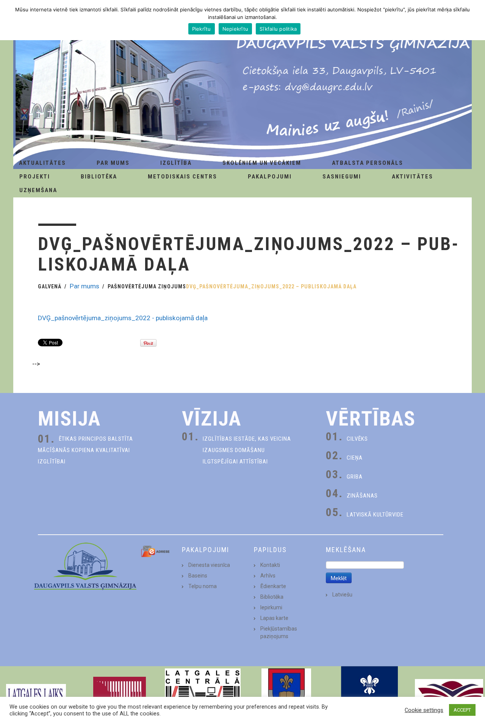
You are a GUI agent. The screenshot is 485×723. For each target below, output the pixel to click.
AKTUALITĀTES (42, 163)
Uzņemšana (38, 190)
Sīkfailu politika (278, 29)
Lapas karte (274, 618)
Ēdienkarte (273, 586)
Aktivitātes (412, 176)
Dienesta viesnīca (209, 565)
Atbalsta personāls (367, 163)
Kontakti (270, 565)
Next (475, 695)
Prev (10, 695)
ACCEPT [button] (462, 710)
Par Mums (113, 163)
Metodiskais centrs (182, 176)
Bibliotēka (99, 176)
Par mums (84, 286)
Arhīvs (267, 576)
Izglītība (176, 163)
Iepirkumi (271, 607)
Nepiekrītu (235, 29)
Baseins (197, 576)
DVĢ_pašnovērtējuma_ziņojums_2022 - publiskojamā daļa (123, 318)
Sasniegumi (341, 176)
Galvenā (49, 286)
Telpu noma (202, 586)
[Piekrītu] (475, 20)
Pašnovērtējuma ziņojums (147, 286)
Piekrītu (201, 29)
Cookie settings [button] (424, 710)
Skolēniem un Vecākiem (261, 163)
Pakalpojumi (270, 176)
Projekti (34, 176)
